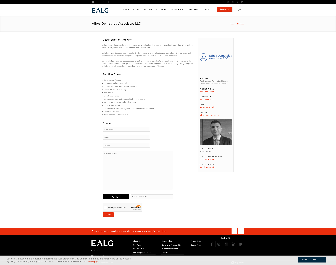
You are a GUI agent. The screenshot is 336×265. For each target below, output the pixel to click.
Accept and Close (309, 260)
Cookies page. (93, 262)
